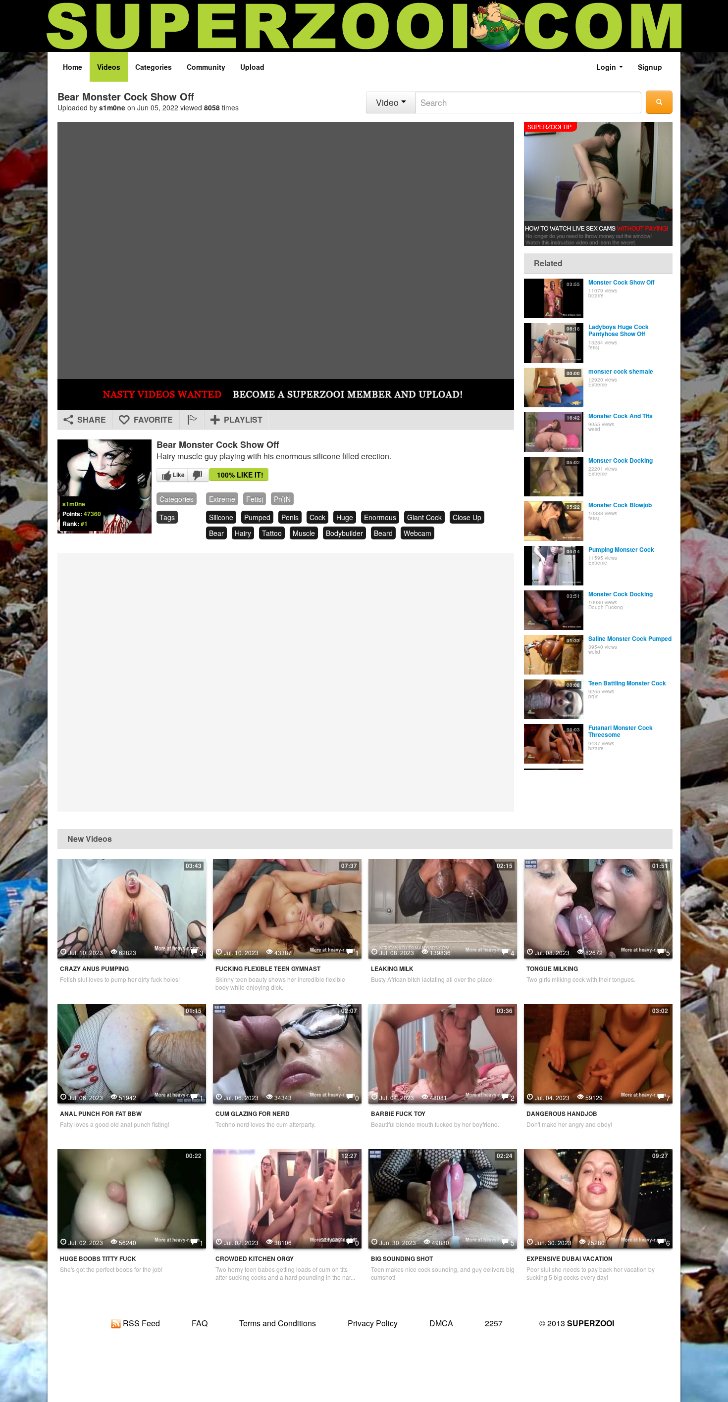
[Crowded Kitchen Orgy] (287, 1198)
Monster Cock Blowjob (620, 504)
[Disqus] (286, 681)
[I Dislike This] (198, 475)
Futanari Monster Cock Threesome (620, 731)
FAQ (200, 1323)
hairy (243, 533)
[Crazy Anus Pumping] (131, 908)
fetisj (254, 499)
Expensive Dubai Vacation (569, 1259)
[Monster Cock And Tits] (553, 432)
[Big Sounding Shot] (442, 1198)
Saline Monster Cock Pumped (630, 638)
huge (344, 517)
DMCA (441, 1323)
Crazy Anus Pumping (94, 969)
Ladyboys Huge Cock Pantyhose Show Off (618, 330)
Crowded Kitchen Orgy (254, 1259)
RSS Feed (140, 1323)
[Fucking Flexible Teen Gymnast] (287, 908)
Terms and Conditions (277, 1323)
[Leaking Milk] (442, 908)
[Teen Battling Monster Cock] (553, 699)
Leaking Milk (392, 969)
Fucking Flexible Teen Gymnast (267, 969)
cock (317, 517)
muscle (304, 533)
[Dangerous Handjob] (598, 1053)
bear (216, 533)
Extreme (222, 499)
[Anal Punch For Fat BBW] (131, 1053)
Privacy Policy (373, 1323)
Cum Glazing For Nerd (252, 1114)
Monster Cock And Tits (620, 415)
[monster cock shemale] (553, 387)
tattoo (272, 533)
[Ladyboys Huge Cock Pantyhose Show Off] (553, 343)
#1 (84, 523)
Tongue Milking (552, 969)
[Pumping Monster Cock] (553, 565)
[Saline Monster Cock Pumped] (553, 655)
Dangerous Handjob (561, 1114)
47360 (92, 513)
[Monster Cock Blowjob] (553, 521)
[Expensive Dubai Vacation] (598, 1198)
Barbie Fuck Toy (398, 1114)
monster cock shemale (620, 371)
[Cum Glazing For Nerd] (287, 1053)
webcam (417, 533)
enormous (380, 517)
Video (388, 102)
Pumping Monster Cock (621, 549)
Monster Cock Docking (620, 460)
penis (290, 517)
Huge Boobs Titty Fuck (98, 1259)
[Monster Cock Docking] (553, 476)
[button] (191, 419)
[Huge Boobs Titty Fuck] (131, 1198)
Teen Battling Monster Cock (627, 682)
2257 (494, 1323)
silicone (221, 517)
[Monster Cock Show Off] (553, 298)
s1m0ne (112, 107)
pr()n (282, 499)
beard (383, 533)
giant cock (424, 517)
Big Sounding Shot (402, 1259)
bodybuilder (344, 533)
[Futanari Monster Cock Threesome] (553, 744)
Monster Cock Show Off (621, 282)
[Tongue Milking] (598, 908)
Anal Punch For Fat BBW (101, 1114)
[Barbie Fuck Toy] (442, 1053)
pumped (257, 517)
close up (467, 517)
